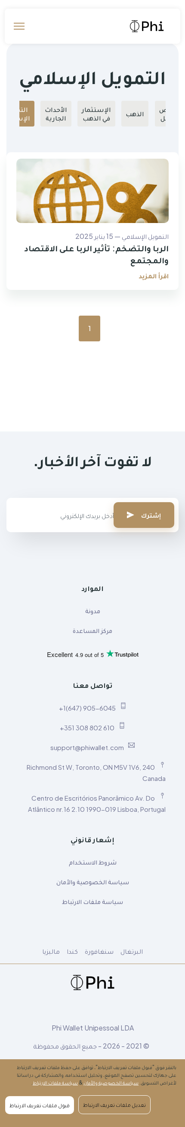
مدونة (92, 610)
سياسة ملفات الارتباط (92, 901)
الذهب (135, 113)
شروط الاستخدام (93, 862)
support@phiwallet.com (87, 747)
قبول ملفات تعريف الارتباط (39, 1105)
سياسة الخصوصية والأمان (92, 881)
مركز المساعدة (92, 630)
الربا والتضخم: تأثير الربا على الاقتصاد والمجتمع (96, 253)
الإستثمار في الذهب (96, 113)
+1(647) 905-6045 (87, 708)
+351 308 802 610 (87, 727)
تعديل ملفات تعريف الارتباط (114, 1104)
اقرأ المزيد (154, 275)
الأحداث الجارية (56, 113)
